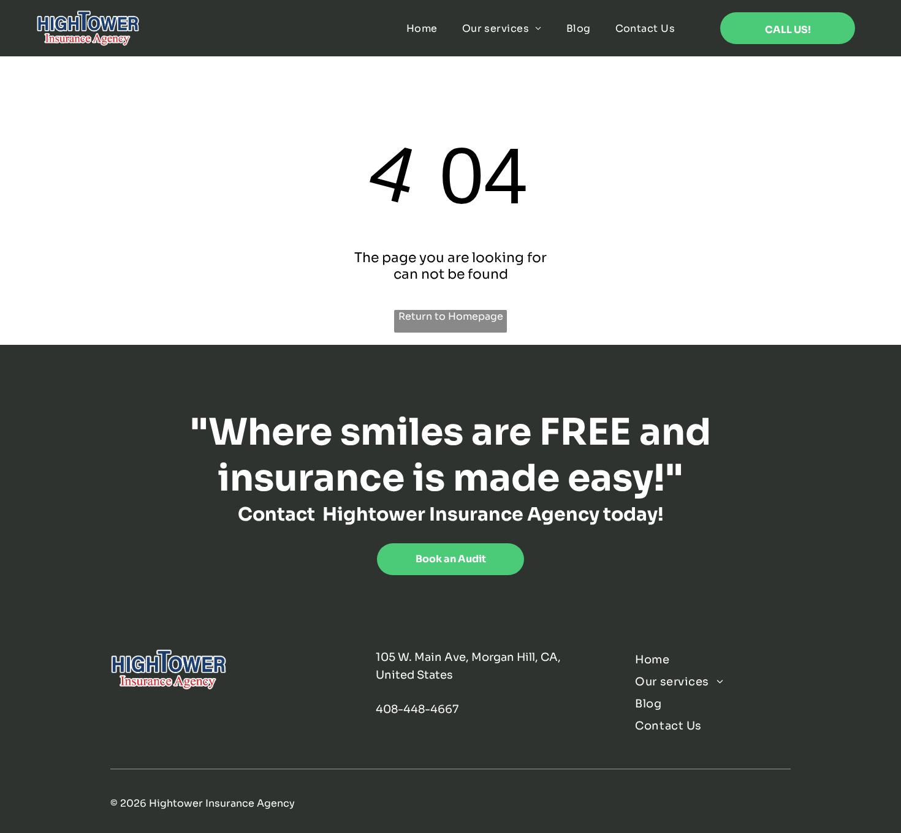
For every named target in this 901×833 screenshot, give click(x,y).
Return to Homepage (450, 316)
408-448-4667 (417, 709)
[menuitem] (422, 28)
